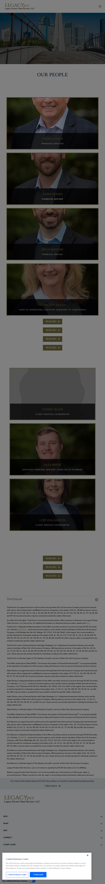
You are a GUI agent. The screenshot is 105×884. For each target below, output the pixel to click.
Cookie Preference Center (17, 875)
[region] (47, 866)
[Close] (87, 855)
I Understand (38, 875)
